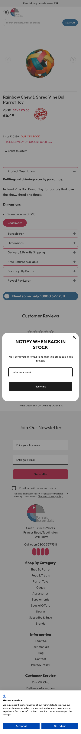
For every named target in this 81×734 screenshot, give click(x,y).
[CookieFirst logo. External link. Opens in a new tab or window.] (4, 696)
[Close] (74, 337)
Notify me (40, 386)
